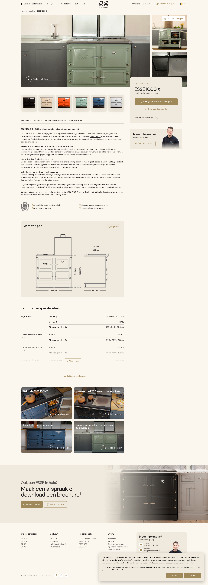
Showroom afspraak (167, 3)
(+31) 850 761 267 (145, 143)
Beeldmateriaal (75, 120)
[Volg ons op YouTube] (66, 575)
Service (111, 541)
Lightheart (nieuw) (58, 544)
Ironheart (54, 541)
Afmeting (38, 120)
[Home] (22, 4)
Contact (146, 4)
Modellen (31, 11)
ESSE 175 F (83, 547)
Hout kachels (80, 4)
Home (23, 11)
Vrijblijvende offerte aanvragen (157, 101)
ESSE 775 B (84, 541)
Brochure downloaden (158, 109)
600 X (23, 547)
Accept (174, 575)
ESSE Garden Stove (87, 538)
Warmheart (55, 547)
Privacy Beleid (114, 549)
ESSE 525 (83, 544)
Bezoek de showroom (144, 117)
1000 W (53, 538)
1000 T (24, 538)
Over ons (136, 4)
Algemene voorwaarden (118, 547)
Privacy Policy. (189, 563)
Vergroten (114, 226)
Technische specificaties (56, 120)
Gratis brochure (57, 504)
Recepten (112, 538)
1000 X (24, 541)
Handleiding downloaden (74, 376)
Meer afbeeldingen (175, 19)
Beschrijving (26, 120)
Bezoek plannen (33, 504)
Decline (192, 575)
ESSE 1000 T (95, 136)
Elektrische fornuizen (33, 4)
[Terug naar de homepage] (104, 4)
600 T (23, 544)
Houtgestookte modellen (58, 4)
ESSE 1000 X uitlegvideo (55, 194)
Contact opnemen (116, 544)
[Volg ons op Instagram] (61, 575)
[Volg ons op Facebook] (56, 575)
